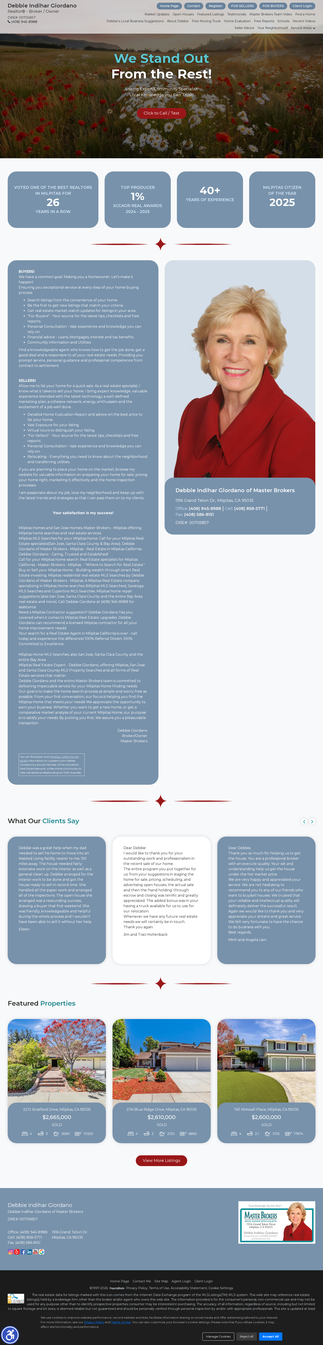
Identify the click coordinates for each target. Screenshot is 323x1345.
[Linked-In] (29, 1251)
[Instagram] (10, 1251)
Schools (283, 21)
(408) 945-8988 (23, 22)
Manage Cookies (218, 1336)
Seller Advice (244, 28)
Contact (193, 6)
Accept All (271, 1336)
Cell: (229, 508)
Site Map (161, 1281)
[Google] (41, 1251)
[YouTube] (35, 1251)
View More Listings (161, 1160)
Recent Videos (304, 21)
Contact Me (142, 1281)
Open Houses (183, 14)
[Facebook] (23, 1251)
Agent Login (181, 1281)
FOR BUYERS (273, 6)
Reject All (246, 1336)
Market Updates (157, 14)
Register (215, 6)
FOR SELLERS (242, 6)
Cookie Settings (221, 1288)
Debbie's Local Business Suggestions (135, 21)
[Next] (312, 821)
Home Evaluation (237, 21)
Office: (182, 508)
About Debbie (178, 21)
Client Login (302, 6)
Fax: (179, 514)
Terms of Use (159, 1288)
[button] (10, 1335)
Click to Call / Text (161, 113)
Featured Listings (210, 14)
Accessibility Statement (189, 1288)
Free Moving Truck (206, 21)
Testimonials (236, 14)
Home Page (169, 6)
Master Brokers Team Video (270, 14)
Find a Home (305, 14)
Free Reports (264, 21)
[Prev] (304, 821)
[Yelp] (17, 1251)
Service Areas (301, 28)
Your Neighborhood (273, 28)
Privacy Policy (136, 1288)
